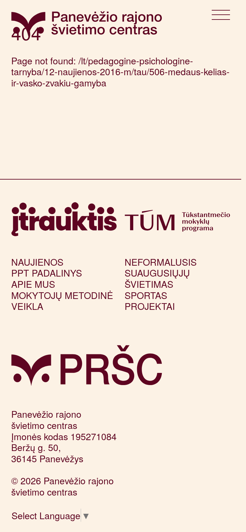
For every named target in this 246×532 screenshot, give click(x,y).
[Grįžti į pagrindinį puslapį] (86, 365)
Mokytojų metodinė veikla (62, 300)
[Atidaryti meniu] (221, 16)
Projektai (150, 305)
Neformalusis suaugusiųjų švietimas (161, 272)
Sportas (146, 295)
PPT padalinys (46, 272)
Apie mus (33, 283)
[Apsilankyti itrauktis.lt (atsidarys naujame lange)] (64, 219)
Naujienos (37, 261)
